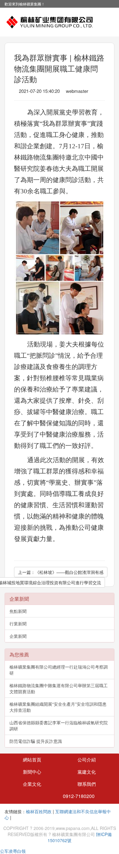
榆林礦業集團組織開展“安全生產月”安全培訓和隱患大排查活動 (57, 707)
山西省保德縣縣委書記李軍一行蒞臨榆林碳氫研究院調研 (58, 725)
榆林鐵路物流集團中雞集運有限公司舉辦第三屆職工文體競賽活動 (58, 688)
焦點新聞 (18, 611)
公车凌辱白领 (13, 851)
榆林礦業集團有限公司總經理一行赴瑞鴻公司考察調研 (58, 670)
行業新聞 (18, 623)
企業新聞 (18, 636)
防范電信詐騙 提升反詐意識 (35, 741)
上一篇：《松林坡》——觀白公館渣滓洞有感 (60, 572)
